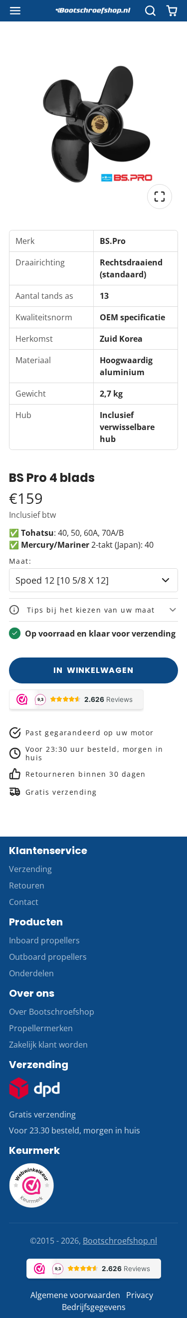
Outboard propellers (48, 956)
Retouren (26, 885)
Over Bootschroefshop (51, 1011)
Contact (23, 901)
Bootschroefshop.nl (120, 1240)
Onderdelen (31, 973)
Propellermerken (41, 1028)
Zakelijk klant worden (48, 1044)
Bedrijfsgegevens (94, 1307)
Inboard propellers (44, 940)
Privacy (139, 1295)
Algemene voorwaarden (75, 1295)
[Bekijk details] (34, 1088)
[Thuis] (94, 10)
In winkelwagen (93, 670)
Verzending (30, 869)
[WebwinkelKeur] (31, 1204)
